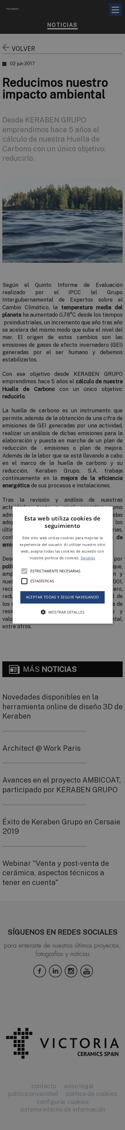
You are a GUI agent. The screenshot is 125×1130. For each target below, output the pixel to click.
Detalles (88, 557)
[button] (63, 565)
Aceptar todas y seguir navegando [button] (62, 597)
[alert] (62, 565)
